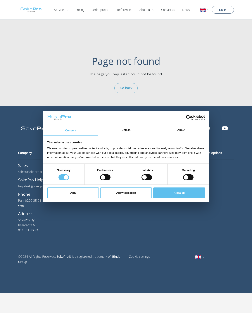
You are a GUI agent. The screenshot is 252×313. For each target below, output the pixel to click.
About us (145, 10)
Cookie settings (139, 256)
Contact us (168, 10)
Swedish (202, 173)
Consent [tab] (70, 130)
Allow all (179, 192)
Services (59, 10)
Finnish (202, 165)
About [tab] (181, 129)
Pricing (79, 10)
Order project (101, 10)
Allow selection (126, 192)
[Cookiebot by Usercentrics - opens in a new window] (189, 117)
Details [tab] (126, 129)
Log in (223, 9)
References (124, 10)
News (186, 10)
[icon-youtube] (225, 128)
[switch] (105, 177)
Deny (73, 192)
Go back (126, 88)
